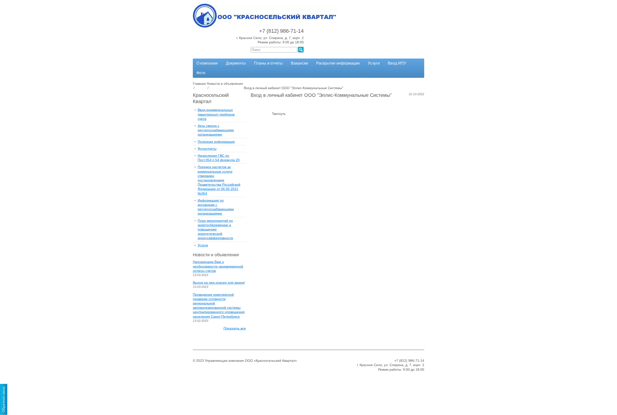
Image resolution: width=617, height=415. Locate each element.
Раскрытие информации (338, 63)
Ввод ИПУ (397, 63)
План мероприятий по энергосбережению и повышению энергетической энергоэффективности (215, 229)
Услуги (374, 63)
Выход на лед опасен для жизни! (219, 282)
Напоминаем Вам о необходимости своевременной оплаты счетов (218, 266)
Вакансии (299, 63)
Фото (200, 73)
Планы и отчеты (268, 63)
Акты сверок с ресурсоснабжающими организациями (216, 130)
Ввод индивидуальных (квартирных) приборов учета (216, 114)
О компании (207, 63)
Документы (236, 63)
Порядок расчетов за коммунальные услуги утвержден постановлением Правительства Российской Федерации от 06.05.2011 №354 (219, 180)
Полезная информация (216, 142)
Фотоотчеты (207, 149)
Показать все (234, 328)
